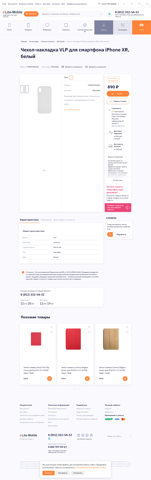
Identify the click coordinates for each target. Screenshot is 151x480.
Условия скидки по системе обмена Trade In (115, 207)
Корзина (108, 409)
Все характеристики (72, 109)
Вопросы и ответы (26, 4)
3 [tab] (76, 388)
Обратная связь (82, 412)
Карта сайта (52, 426)
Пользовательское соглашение (32, 422)
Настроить (62, 473)
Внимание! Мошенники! (57, 409)
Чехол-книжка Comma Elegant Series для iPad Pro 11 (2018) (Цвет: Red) (74, 370)
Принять (48, 473)
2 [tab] (74, 388)
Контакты (56, 4)
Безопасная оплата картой (58, 419)
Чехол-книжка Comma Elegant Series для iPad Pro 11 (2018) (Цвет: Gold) (112, 370)
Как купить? (12, 4)
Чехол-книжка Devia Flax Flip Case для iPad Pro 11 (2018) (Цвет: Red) (36, 370)
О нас (4, 4)
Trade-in (38, 4)
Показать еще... (118, 180)
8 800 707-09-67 (57, 446)
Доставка (46, 4)
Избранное (109, 412)
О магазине (52, 412)
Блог (63, 4)
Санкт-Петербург (109, 4)
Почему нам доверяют (85, 415)
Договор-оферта (26, 419)
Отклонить (77, 473)
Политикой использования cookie (91, 468)
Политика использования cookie (32, 415)
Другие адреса (117, 126)
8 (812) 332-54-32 (127, 12)
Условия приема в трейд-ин (87, 419)
